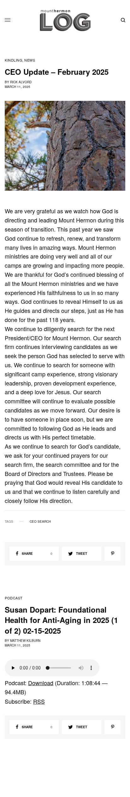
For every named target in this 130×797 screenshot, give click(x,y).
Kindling (13, 60)
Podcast (14, 598)
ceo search (40, 521)
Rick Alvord (21, 82)
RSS (39, 701)
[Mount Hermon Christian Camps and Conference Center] (65, 20)
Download (40, 683)
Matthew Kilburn (25, 640)
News (29, 60)
